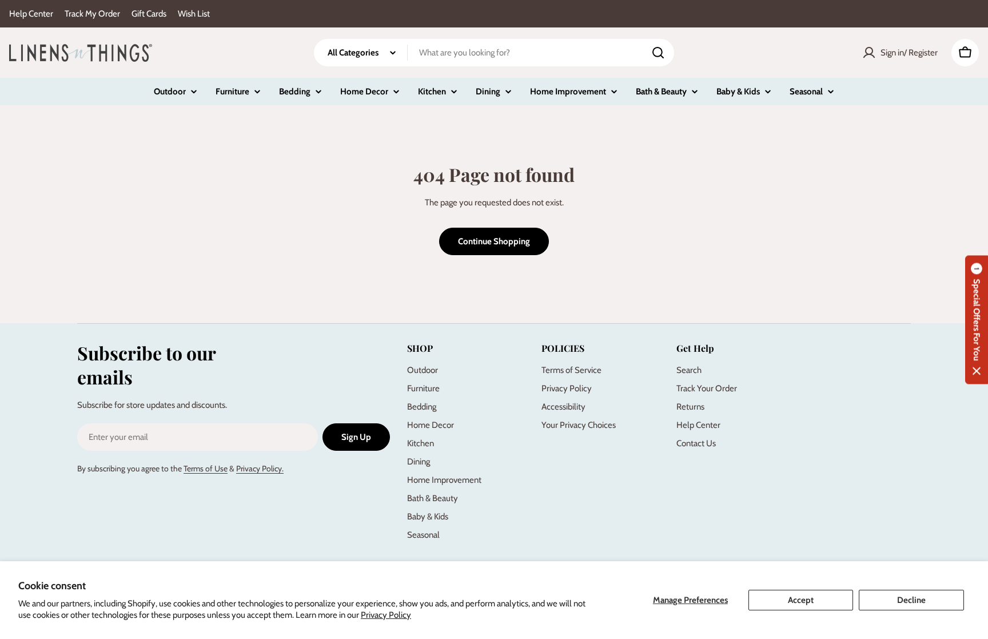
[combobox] (494, 52)
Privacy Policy (386, 615)
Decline (911, 600)
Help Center (31, 14)
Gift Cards (149, 14)
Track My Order (92, 14)
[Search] (658, 52)
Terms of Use (206, 468)
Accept (801, 600)
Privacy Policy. (260, 468)
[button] (976, 319)
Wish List (194, 14)
